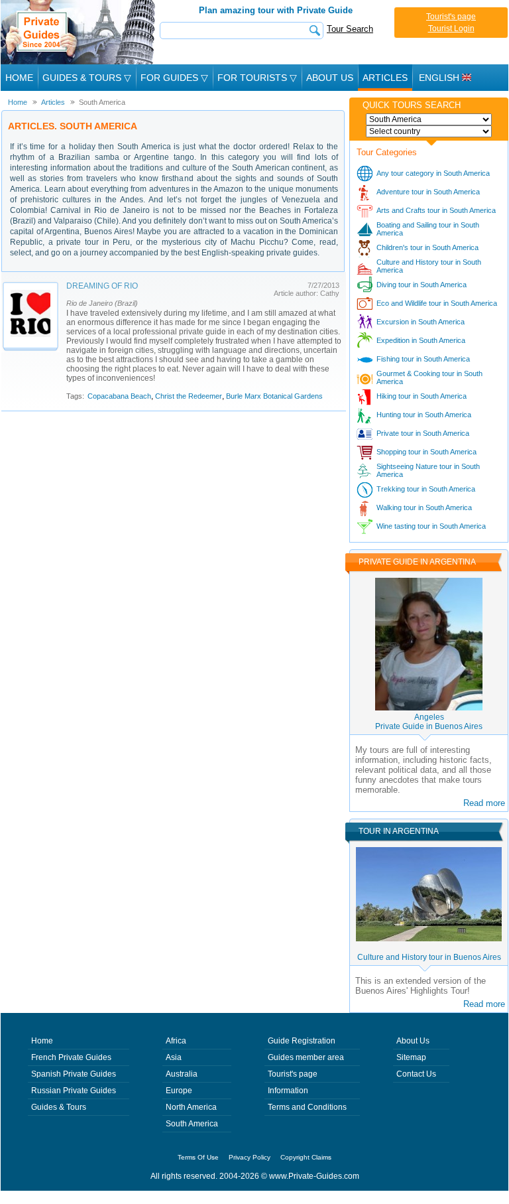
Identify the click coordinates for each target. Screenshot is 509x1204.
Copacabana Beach (119, 396)
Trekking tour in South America (425, 489)
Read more (484, 803)
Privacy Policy (249, 1157)
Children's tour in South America (427, 247)
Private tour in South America (422, 433)
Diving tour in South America (421, 285)
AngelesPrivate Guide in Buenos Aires (428, 721)
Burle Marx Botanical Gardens (274, 396)
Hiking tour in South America (421, 396)
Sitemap (411, 1057)
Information (288, 1090)
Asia (174, 1057)
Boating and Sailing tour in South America (427, 229)
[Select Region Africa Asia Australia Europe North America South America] (429, 119)
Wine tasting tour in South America (431, 526)
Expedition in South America (420, 340)
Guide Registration (301, 1040)
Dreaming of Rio (102, 286)
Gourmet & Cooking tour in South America (429, 377)
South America (192, 1123)
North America (191, 1107)
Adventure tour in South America (428, 192)
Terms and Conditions (307, 1107)
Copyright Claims (305, 1157)
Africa (176, 1040)
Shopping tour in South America (426, 452)
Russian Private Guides (73, 1090)
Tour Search (350, 29)
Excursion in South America (420, 322)
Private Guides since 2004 (79, 32)
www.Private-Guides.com (314, 1176)
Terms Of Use (198, 1157)
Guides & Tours (58, 1107)
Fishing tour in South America (423, 359)
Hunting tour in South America (423, 415)
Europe (179, 1090)
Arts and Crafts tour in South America (436, 210)
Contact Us (416, 1074)
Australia (182, 1074)
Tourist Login (451, 28)
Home (19, 77)
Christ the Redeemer (188, 396)
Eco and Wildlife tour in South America (436, 303)
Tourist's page (451, 16)
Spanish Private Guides (73, 1074)
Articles (385, 77)
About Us (329, 77)
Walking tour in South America (424, 507)
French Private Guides (71, 1057)
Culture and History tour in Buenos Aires (429, 957)
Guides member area (306, 1057)
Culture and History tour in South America (428, 266)
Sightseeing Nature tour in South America (428, 470)
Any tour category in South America (433, 173)
